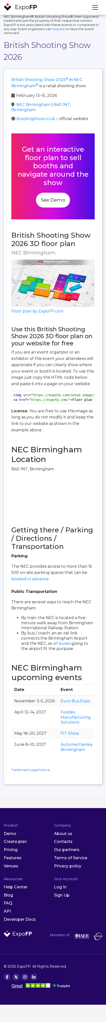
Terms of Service (70, 857)
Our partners (66, 849)
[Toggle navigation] (95, 7)
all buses (62, 643)
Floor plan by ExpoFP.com (37, 311)
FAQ (8, 903)
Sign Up (62, 895)
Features (12, 857)
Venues (11, 866)
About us (63, 833)
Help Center (16, 887)
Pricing (11, 849)
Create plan (15, 841)
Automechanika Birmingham (76, 747)
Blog (8, 895)
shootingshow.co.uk (35, 118)
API (7, 911)
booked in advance (30, 579)
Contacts (63, 841)
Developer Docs (20, 919)
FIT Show (70, 733)
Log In (60, 887)
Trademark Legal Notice (30, 770)
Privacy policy (67, 866)
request (58, 29)
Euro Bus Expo (75, 701)
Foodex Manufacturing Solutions (76, 717)
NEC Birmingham (33, 104)
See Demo (53, 200)
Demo (10, 833)
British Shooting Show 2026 (39, 79)
